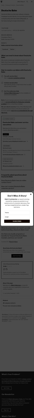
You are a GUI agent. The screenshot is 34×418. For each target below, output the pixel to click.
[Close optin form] (31, 195)
